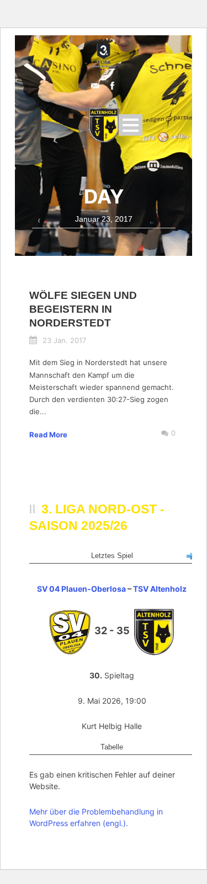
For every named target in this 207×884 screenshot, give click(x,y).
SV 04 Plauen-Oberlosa (81, 588)
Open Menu (130, 125)
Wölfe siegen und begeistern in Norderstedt (83, 309)
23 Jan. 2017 (64, 340)
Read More (48, 434)
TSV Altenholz (160, 588)
